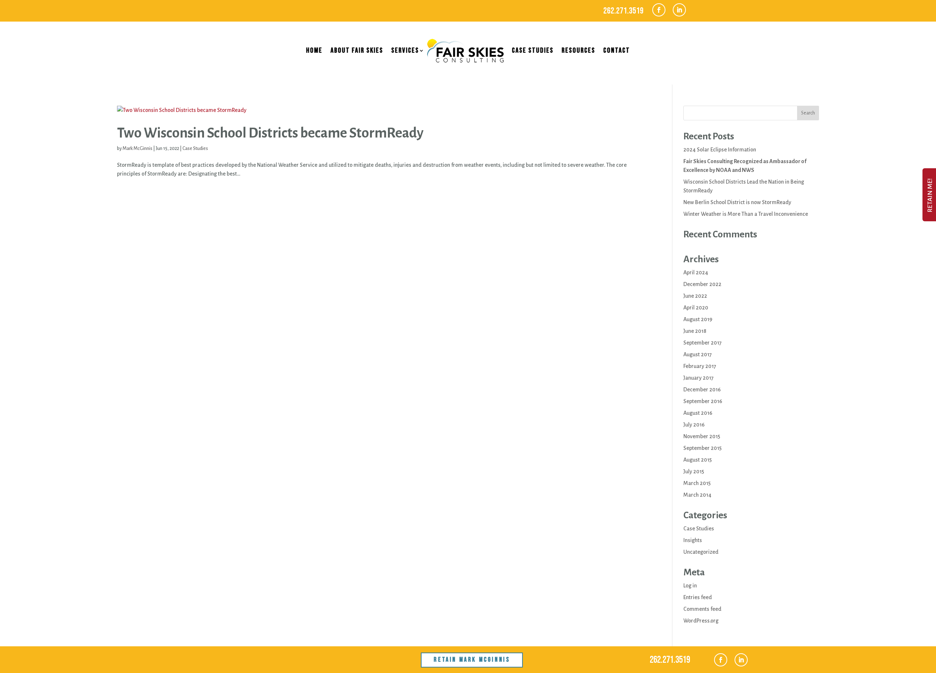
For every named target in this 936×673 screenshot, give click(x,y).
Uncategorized (700, 552)
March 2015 (697, 483)
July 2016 (694, 425)
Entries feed (697, 597)
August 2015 (697, 460)
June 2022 (695, 296)
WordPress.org (700, 621)
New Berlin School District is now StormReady (737, 202)
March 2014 (697, 495)
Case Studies (533, 50)
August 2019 (697, 319)
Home (314, 50)
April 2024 (695, 272)
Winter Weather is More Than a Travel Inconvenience (745, 214)
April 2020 (695, 308)
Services (405, 50)
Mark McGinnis (137, 148)
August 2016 (697, 413)
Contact (616, 50)
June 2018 (694, 331)
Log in (690, 586)
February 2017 (699, 366)
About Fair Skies (357, 50)
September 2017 (702, 343)
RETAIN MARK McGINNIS (472, 659)
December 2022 (702, 284)
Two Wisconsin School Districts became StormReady (270, 132)
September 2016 (702, 401)
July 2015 (693, 471)
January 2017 (698, 378)
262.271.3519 (623, 10)
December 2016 (702, 389)
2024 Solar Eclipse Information (719, 150)
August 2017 (697, 354)
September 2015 (702, 448)
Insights (692, 540)
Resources (578, 50)
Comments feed (702, 609)
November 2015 (701, 436)
